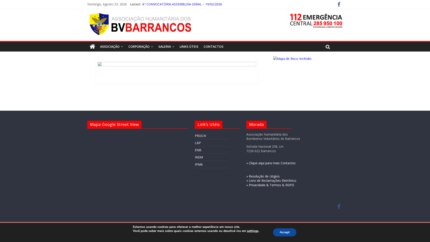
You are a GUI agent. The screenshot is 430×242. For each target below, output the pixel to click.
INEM (199, 157)
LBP (198, 143)
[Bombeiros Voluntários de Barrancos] (92, 46)
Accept (285, 232)
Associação (110, 46)
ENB (198, 150)
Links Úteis (189, 46)
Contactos (213, 46)
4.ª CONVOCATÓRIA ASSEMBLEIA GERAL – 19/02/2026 (182, 4)
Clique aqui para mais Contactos (272, 163)
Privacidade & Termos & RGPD (271, 185)
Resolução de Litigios (264, 176)
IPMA (199, 164)
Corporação (139, 46)
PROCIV (200, 136)
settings (252, 231)
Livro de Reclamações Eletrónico (272, 180)
